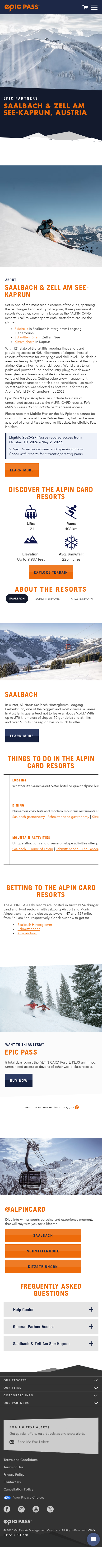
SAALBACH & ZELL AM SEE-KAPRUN (47, 291)
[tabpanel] (51, 680)
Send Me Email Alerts (33, 1442)
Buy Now (19, 1080)
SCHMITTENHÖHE (43, 1251)
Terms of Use (13, 1467)
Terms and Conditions (20, 1460)
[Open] (94, 7)
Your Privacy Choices (28, 1497)
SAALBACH (43, 1235)
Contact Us (12, 1482)
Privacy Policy (14, 1475)
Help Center (23, 1309)
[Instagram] (25, 1509)
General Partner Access (33, 1326)
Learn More (24, 472)
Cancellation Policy (18, 1489)
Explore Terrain (53, 574)
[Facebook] (10, 1509)
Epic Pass (21, 1052)
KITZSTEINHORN (43, 1266)
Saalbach (21, 694)
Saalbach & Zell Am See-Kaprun (41, 1343)
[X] (54, 1509)
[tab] (17, 598)
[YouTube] (39, 1509)
